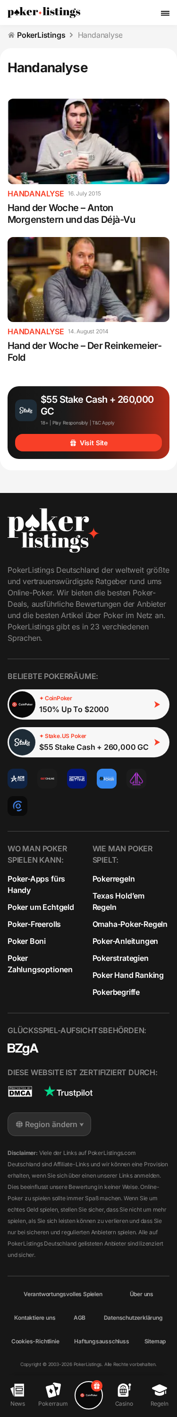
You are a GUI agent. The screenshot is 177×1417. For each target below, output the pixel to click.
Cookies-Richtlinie (35, 1341)
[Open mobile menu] (165, 12)
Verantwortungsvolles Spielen (63, 1294)
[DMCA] (20, 1091)
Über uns (141, 1294)
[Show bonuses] (89, 1395)
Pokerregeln (114, 878)
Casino (124, 1403)
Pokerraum (52, 1403)
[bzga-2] (23, 1049)
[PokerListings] (44, 12)
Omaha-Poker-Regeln (130, 924)
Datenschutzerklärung (133, 1317)
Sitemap (155, 1341)
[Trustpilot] (68, 1091)
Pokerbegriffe (116, 992)
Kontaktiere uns (34, 1317)
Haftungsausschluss (101, 1341)
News (17, 1403)
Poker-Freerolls (34, 924)
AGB (79, 1317)
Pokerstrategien (121, 958)
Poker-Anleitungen (126, 941)
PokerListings (41, 35)
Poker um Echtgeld (41, 907)
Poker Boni (27, 941)
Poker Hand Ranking (128, 975)
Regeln (160, 1403)
